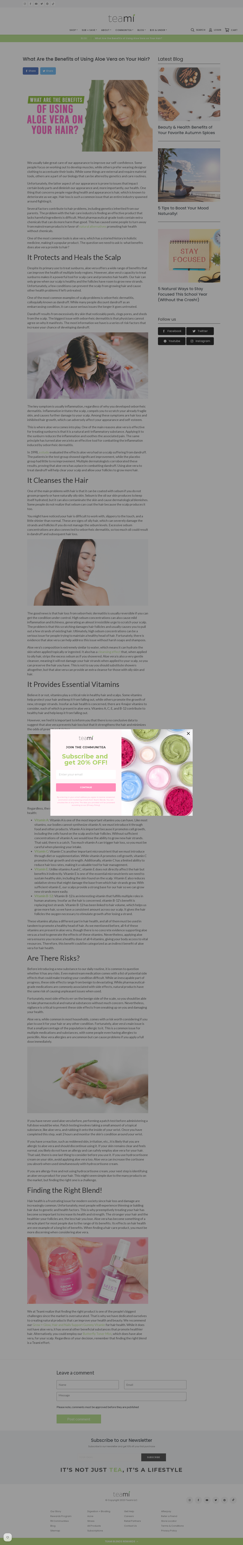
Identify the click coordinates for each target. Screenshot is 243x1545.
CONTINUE (86, 787)
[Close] (188, 733)
